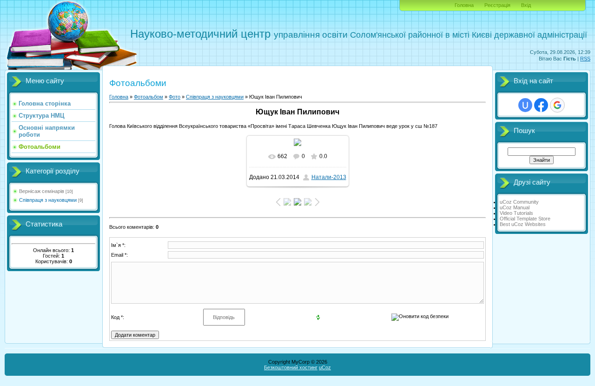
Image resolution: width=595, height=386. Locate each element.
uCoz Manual (514, 207)
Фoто (174, 97)
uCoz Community (519, 202)
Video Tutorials (516, 213)
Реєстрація (497, 5)
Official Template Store (525, 218)
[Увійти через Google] (557, 105)
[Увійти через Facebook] (541, 105)
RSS (585, 58)
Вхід (526, 5)
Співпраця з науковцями (48, 200)
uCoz (325, 367)
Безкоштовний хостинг (290, 367)
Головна (464, 5)
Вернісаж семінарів (41, 191)
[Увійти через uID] (525, 105)
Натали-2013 (328, 177)
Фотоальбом (148, 97)
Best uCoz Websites (523, 224)
